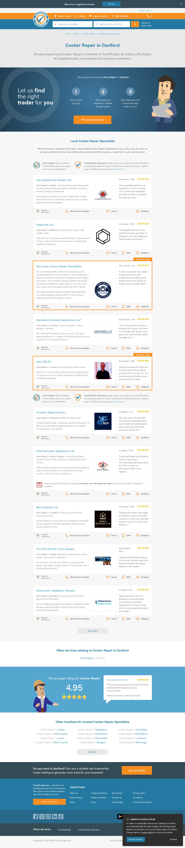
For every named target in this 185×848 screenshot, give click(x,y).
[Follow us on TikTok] (61, 816)
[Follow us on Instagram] (48, 816)
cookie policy (147, 832)
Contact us (117, 797)
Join (111, 3)
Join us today (136, 770)
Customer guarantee (142, 802)
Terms (93, 802)
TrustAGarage (64, 829)
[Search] (135, 24)
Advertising (117, 793)
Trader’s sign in (145, 10)
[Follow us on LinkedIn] (54, 816)
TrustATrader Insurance (89, 829)
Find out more (118, 169)
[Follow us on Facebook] (35, 816)
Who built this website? (121, 840)
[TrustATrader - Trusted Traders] (41, 15)
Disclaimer (138, 797)
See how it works (49, 801)
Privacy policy (139, 793)
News (72, 802)
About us (74, 793)
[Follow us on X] (42, 816)
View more (93, 630)
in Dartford (92, 657)
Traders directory (98, 797)
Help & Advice (76, 797)
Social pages (117, 802)
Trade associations (99, 793)
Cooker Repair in (52, 729)
